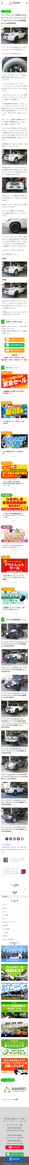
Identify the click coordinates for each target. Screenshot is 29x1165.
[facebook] (10, 838)
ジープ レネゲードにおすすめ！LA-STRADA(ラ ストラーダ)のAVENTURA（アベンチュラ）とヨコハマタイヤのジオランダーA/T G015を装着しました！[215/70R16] (14, 723)
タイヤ (4, 849)
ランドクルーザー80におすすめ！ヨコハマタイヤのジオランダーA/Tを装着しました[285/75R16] (14, 751)
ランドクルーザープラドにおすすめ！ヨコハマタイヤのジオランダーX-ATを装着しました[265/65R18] (14, 644)
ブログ (4, 844)
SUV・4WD (20, 847)
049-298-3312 (15, 1141)
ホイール (14, 849)
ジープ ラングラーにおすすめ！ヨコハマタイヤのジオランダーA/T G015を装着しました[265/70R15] (14, 695)
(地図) (21, 1130)
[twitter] (6, 838)
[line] (22, 838)
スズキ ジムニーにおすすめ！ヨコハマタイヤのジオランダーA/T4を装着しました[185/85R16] (14, 669)
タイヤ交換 (8, 849)
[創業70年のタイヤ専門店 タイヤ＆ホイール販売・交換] (14, 3)
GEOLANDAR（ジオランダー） (10, 847)
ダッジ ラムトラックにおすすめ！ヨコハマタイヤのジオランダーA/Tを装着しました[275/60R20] (14, 829)
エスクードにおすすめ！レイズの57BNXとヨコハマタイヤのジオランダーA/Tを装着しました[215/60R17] (14, 776)
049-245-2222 (15, 1128)
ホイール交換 (20, 849)
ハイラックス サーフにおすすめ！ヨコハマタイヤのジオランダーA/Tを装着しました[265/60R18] (14, 802)
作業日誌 (8, 844)
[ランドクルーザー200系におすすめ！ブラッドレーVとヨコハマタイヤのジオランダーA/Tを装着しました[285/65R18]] (14, 838)
